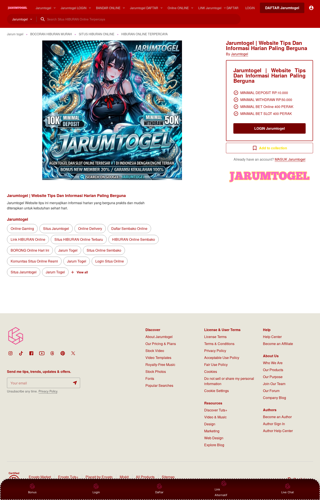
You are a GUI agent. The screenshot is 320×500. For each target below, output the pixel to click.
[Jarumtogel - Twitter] (73, 353)
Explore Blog (214, 444)
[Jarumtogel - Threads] (52, 353)
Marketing (211, 430)
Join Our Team (274, 383)
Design (209, 423)
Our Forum (271, 390)
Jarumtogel (239, 53)
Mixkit (124, 476)
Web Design (213, 437)
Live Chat (287, 492)
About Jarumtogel (159, 336)
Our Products (273, 369)
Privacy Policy (48, 391)
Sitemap (168, 476)
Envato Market (40, 476)
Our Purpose (273, 376)
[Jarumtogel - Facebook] (31, 353)
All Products (145, 476)
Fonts (149, 378)
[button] (112, 110)
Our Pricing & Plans (160, 343)
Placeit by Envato (99, 476)
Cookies (210, 371)
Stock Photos (155, 371)
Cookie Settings (216, 390)
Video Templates (158, 357)
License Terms (215, 336)
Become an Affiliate (278, 343)
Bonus (32, 492)
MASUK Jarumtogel (290, 159)
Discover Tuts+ (215, 409)
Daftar (161, 492)
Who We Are (273, 362)
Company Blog (274, 397)
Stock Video (154, 350)
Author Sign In (274, 423)
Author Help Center (278, 430)
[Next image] (208, 110)
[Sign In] (311, 8)
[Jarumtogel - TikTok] (21, 353)
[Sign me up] (75, 383)
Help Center (272, 336)
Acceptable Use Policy (221, 357)
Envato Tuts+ (68, 476)
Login (96, 492)
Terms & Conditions (219, 343)
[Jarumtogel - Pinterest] (62, 353)
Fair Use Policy (216, 364)
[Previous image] (16, 110)
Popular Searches (159, 385)
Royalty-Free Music (160, 364)
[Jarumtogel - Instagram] (10, 353)
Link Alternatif (221, 492)
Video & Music (215, 416)
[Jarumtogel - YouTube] (42, 353)
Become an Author (277, 416)
